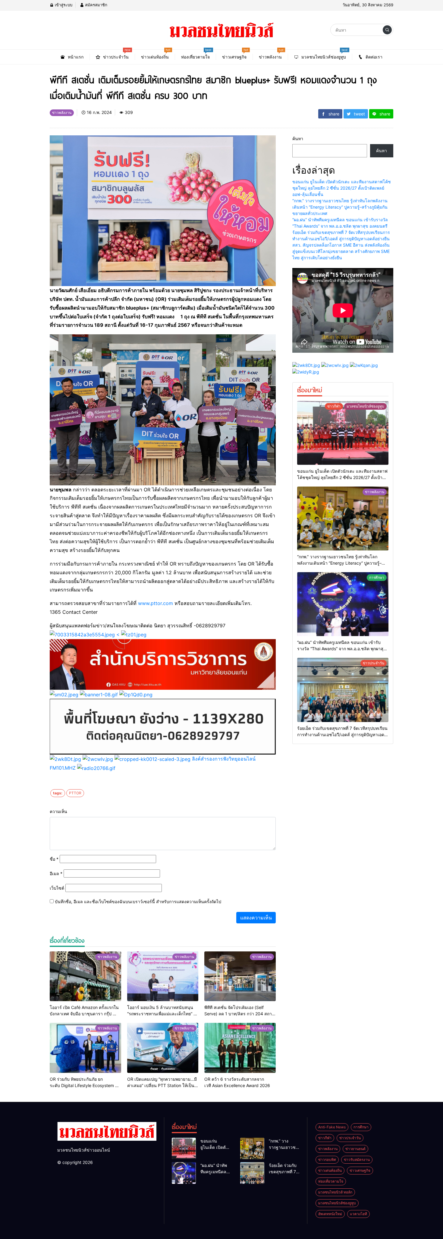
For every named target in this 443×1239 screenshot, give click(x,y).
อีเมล (56, 873)
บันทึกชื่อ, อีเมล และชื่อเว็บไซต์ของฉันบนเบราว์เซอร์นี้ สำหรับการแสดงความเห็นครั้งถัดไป (138, 901)
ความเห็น (58, 811)
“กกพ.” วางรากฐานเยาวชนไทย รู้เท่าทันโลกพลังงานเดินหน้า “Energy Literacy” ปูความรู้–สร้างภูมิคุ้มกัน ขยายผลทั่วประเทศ (340, 207)
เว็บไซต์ (57, 888)
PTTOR (75, 793)
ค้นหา (297, 138)
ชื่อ (54, 859)
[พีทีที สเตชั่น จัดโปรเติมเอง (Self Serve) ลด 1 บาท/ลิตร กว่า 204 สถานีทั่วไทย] (240, 976)
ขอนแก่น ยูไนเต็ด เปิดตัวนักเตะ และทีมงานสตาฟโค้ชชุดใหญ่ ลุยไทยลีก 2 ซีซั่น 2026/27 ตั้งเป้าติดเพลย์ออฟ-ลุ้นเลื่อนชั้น (341, 188)
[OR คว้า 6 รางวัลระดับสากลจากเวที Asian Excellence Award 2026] (240, 1048)
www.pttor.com (155, 603)
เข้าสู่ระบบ (63, 4)
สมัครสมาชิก (95, 4)
